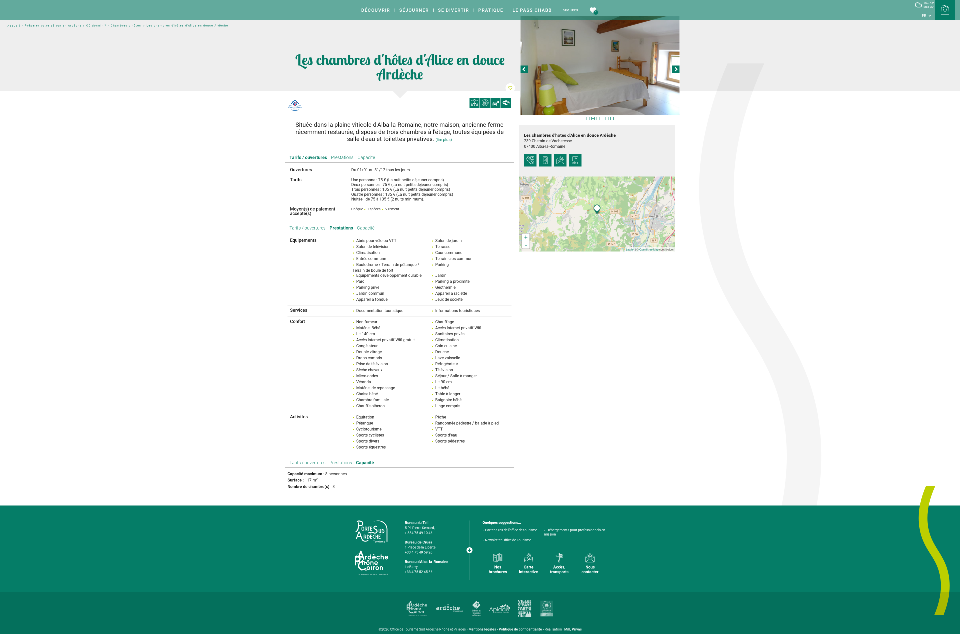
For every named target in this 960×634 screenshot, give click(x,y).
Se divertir (453, 10)
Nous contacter (590, 569)
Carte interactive (528, 569)
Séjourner (414, 10)
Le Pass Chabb (532, 10)
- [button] (526, 244)
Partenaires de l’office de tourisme (511, 530)
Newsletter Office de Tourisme (508, 540)
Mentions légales (482, 629)
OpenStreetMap (648, 249)
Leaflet (630, 249)
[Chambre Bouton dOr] (600, 65)
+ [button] (526, 237)
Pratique (490, 10)
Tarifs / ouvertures (308, 157)
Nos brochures (498, 569)
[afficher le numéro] (530, 160)
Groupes (570, 10)
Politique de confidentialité (520, 629)
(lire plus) (444, 139)
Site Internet (575, 160)
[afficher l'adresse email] (560, 160)
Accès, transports (559, 569)
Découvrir (375, 10)
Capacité (366, 157)
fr (924, 15)
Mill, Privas (573, 629)
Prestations (342, 157)
